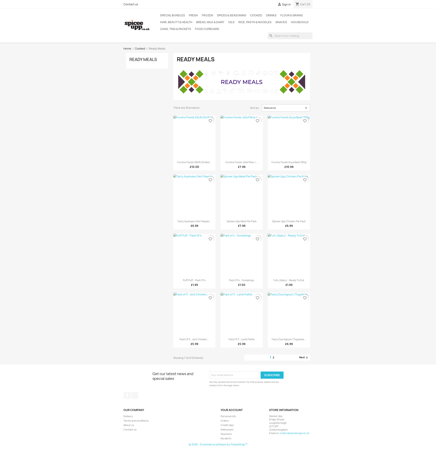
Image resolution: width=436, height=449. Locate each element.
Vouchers (226, 434)
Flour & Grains (291, 15)
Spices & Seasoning (231, 15)
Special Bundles (172, 15)
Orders (225, 420)
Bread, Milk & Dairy (210, 22)
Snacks (281, 22)
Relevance (286, 108)
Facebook (127, 395)
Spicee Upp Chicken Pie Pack (289, 221)
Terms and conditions (136, 420)
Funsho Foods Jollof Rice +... (241, 162)
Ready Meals (143, 59)
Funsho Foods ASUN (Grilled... (194, 162)
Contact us (130, 4)
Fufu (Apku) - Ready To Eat (289, 280)
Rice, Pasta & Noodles (254, 22)
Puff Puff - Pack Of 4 (194, 280)
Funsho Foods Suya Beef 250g (288, 162)
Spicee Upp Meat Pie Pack (241, 221)
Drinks (271, 15)
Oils (231, 22)
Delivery (128, 416)
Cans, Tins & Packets (175, 29)
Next (304, 358)
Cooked (256, 15)
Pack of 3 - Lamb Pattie (242, 339)
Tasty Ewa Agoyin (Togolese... (288, 339)
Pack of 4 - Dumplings (241, 280)
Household (300, 22)
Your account (232, 410)
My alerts (226, 438)
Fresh (193, 15)
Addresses (227, 429)
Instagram (134, 395)
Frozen (207, 15)
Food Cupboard (207, 29)
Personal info (228, 416)
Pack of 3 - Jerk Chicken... (194, 339)
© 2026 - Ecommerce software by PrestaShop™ (218, 444)
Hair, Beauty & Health (176, 22)
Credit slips (227, 425)
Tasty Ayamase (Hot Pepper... (194, 221)
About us (128, 425)
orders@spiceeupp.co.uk (294, 433)
